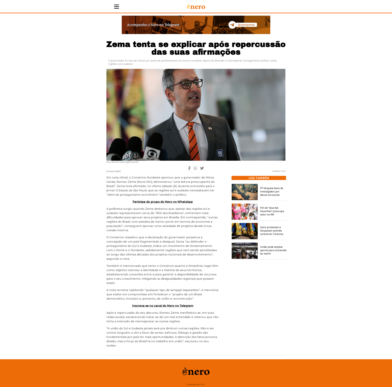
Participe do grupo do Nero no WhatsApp (163, 201)
